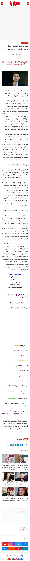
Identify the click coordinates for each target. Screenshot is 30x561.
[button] (21, 445)
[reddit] (11, 548)
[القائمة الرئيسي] (28, 3)
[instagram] (11, 544)
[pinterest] (18, 548)
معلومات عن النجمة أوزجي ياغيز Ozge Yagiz (22, 499)
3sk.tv (8, 555)
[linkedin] (25, 548)
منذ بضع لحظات (24, 463)
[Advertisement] (15, 24)
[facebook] (25, 544)
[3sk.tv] (15, 3)
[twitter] (18, 544)
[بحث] (2, 3)
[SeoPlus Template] (22, 556)
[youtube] (5, 544)
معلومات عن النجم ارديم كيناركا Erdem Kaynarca (8, 499)
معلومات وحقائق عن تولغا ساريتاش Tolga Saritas (22, 467)
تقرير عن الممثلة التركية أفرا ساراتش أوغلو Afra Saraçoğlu (8, 467)
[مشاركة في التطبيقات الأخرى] (8, 445)
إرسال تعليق (23, 512)
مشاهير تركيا (24, 42)
